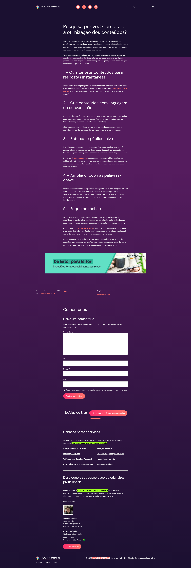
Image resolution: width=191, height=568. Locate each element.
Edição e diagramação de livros (110, 454)
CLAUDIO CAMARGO (101, 558)
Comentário (68, 332)
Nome (66, 358)
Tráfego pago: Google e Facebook (77, 459)
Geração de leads (104, 448)
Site (64, 379)
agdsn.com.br (68, 537)
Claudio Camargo (51, 7)
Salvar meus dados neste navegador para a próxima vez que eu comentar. (96, 390)
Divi (153, 558)
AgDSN (122, 558)
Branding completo (71, 454)
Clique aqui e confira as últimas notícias (108, 413)
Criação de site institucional (75, 448)
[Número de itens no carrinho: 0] (153, 7)
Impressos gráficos (105, 464)
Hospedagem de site (106, 459)
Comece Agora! (72, 546)
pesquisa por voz (103, 294)
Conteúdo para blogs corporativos (78, 464)
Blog (65, 291)
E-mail (66, 369)
